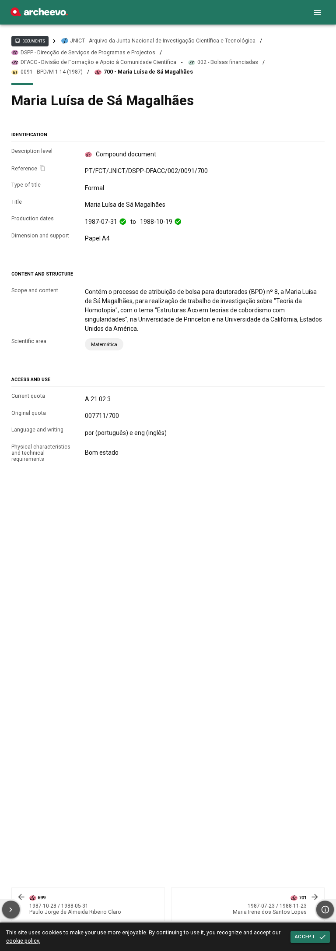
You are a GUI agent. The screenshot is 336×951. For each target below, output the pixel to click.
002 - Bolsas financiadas (227, 62)
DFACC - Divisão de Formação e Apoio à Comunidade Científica (98, 62)
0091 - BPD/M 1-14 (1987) (52, 72)
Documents (30, 40)
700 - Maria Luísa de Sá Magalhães (148, 72)
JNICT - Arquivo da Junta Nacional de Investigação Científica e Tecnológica (163, 41)
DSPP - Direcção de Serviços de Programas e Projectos (88, 52)
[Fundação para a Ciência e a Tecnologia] (39, 14)
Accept (305, 936)
